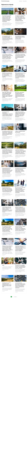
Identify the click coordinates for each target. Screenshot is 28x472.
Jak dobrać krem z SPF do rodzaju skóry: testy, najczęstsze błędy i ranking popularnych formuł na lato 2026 (6, 284)
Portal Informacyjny (5, 1)
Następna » (15, 296)
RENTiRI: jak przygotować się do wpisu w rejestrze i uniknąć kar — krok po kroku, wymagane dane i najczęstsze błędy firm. (7, 75)
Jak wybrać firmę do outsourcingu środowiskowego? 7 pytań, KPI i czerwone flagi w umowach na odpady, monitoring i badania (7, 114)
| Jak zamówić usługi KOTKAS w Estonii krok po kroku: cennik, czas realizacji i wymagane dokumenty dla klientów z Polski (20, 56)
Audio (3, 265)
